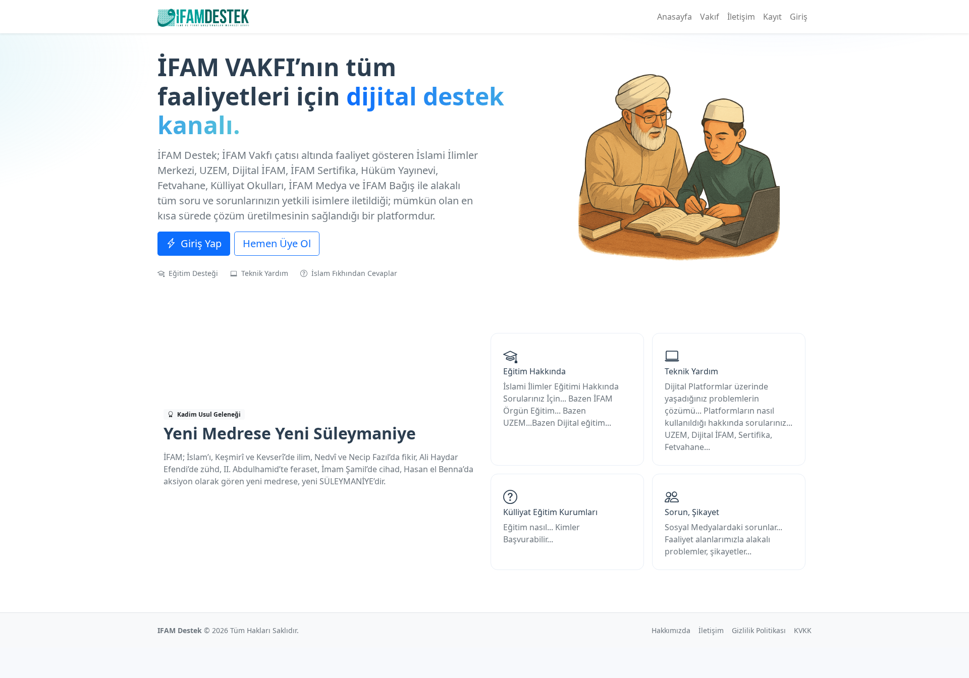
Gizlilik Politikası (759, 630)
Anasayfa (674, 16)
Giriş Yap (200, 243)
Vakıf (709, 16)
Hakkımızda (671, 630)
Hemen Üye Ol (277, 243)
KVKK (803, 630)
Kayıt (772, 16)
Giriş (798, 16)
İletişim (741, 16)
